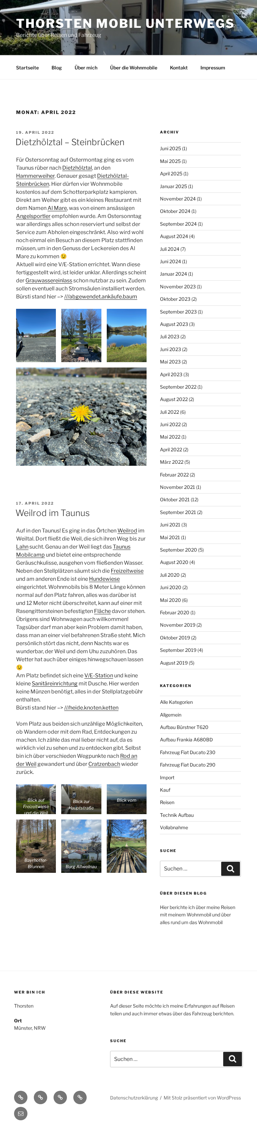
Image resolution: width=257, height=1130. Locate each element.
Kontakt (179, 67)
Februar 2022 (174, 474)
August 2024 (174, 236)
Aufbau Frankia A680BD (186, 739)
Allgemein (170, 715)
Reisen (167, 802)
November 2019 (177, 625)
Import (167, 777)
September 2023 (178, 312)
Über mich (86, 67)
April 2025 (171, 173)
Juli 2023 (169, 336)
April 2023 (171, 374)
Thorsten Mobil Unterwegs (125, 23)
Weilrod (127, 530)
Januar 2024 (173, 274)
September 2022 (178, 387)
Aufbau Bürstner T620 (184, 727)
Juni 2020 (170, 587)
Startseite (27, 67)
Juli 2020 (170, 575)
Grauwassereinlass (48, 280)
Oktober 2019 (175, 637)
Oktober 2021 (175, 499)
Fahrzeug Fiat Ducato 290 (188, 765)
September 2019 (178, 650)
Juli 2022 (169, 412)
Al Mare (57, 208)
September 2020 (178, 550)
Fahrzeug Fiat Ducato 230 (188, 752)
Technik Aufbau (177, 815)
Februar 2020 (174, 612)
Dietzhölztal (77, 168)
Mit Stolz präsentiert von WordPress (202, 1097)
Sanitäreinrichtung (55, 683)
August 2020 (174, 562)
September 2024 (178, 224)
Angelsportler (33, 216)
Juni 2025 (170, 148)
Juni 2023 (170, 349)
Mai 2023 (170, 361)
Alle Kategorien (176, 702)
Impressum (212, 67)
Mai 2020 (170, 600)
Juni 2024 (170, 261)
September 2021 (178, 512)
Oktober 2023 (175, 299)
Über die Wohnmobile (133, 67)
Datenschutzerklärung (134, 1097)
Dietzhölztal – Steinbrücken (69, 142)
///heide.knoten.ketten (91, 707)
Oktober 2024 (175, 211)
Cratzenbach (104, 764)
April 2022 (171, 449)
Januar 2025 (173, 186)
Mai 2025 (170, 161)
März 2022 (171, 462)
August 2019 (174, 663)
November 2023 (178, 286)
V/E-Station (98, 675)
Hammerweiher (35, 176)
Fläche (102, 611)
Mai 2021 (170, 537)
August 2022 (174, 399)
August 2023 (174, 324)
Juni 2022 (170, 424)
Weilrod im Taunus (52, 513)
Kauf (165, 790)
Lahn (22, 547)
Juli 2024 (169, 249)
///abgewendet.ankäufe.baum (100, 296)
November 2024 (178, 199)
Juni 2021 (170, 524)
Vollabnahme (174, 827)
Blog (57, 67)
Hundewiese (104, 579)
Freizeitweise (127, 571)
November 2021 (177, 487)
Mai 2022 (170, 437)
